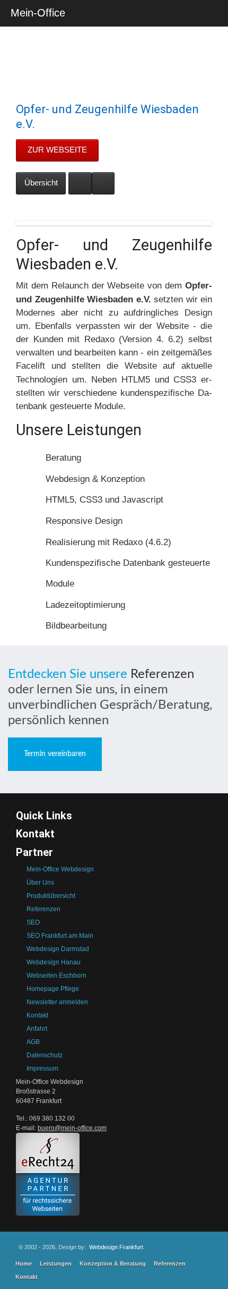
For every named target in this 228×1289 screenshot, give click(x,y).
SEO (33, 922)
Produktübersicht (51, 896)
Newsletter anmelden (57, 1002)
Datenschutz (45, 1055)
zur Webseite (57, 150)
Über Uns (40, 882)
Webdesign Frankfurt (116, 1247)
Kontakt (37, 1015)
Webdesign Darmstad (58, 949)
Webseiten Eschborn (56, 975)
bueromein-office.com (72, 1128)
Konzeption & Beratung (113, 1263)
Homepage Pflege (53, 989)
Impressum (42, 1068)
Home (23, 1263)
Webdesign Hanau (54, 962)
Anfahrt (37, 1028)
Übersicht (41, 183)
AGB (33, 1042)
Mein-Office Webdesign (60, 869)
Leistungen (56, 1263)
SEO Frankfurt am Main (60, 935)
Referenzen (162, 674)
